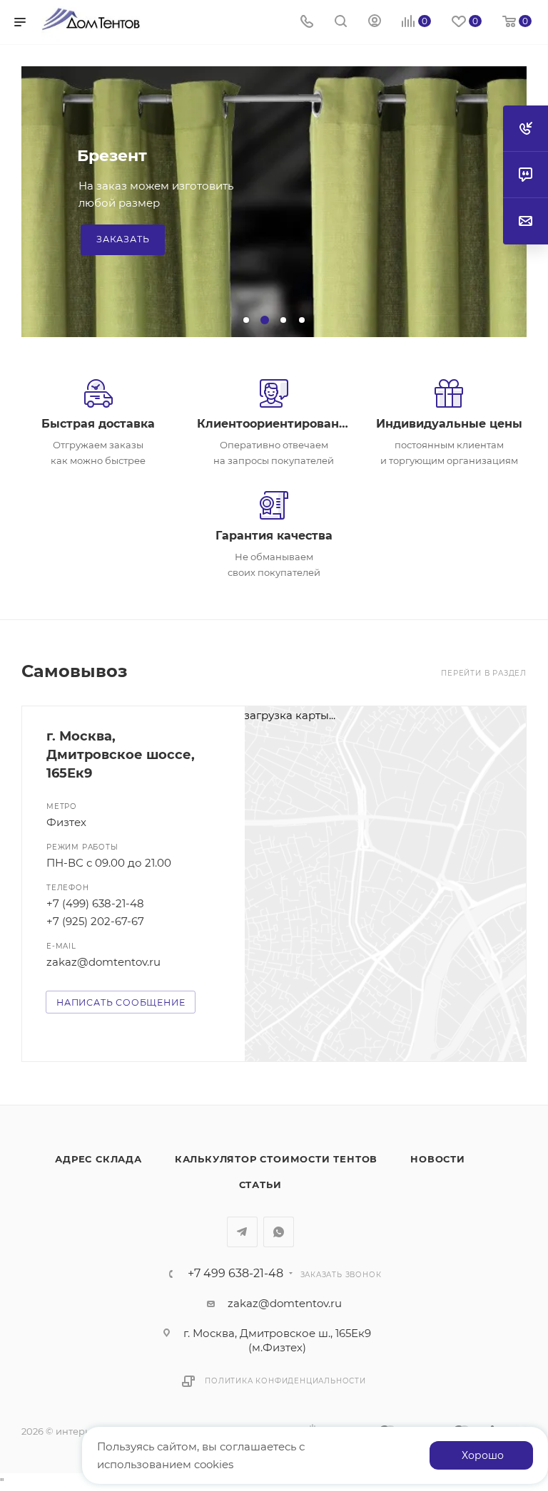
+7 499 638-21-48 (235, 1273)
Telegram (242, 1232)
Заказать (122, 239)
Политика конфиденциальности (285, 1381)
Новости (437, 1159)
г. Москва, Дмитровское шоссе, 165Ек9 (120, 754)
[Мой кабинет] (374, 22)
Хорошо (483, 1455)
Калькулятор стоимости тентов (276, 1159)
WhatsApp (278, 1232)
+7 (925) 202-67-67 (95, 921)
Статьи (260, 1184)
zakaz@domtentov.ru (103, 962)
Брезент (112, 155)
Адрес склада (98, 1159)
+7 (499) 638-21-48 (95, 903)
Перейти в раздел (484, 673)
